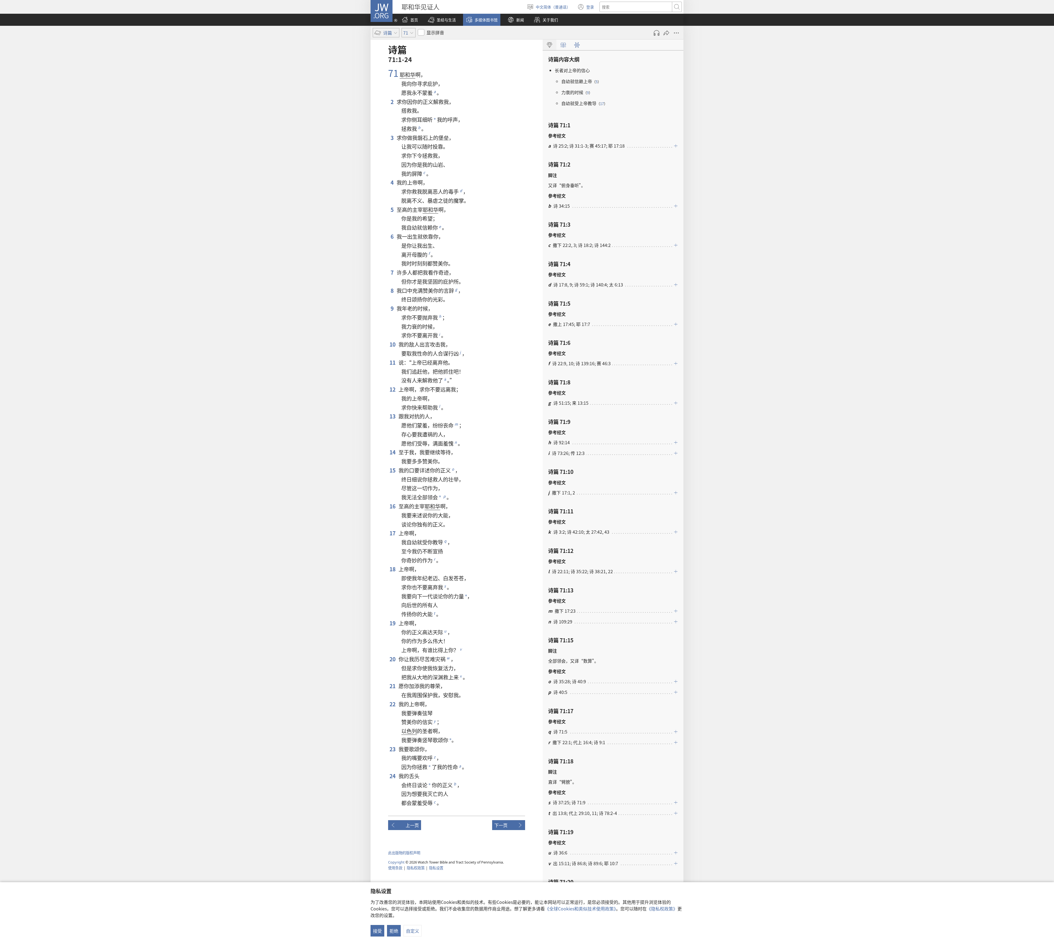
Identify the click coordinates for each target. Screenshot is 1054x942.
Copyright (396, 862)
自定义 (412, 930)
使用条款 (395, 867)
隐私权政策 (416, 867)
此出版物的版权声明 (404, 852)
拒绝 (393, 930)
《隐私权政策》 (662, 908)
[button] (442, 20)
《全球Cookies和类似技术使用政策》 (580, 908)
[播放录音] (656, 33)
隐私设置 (436, 867)
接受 (377, 930)
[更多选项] (676, 33)
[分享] (666, 33)
